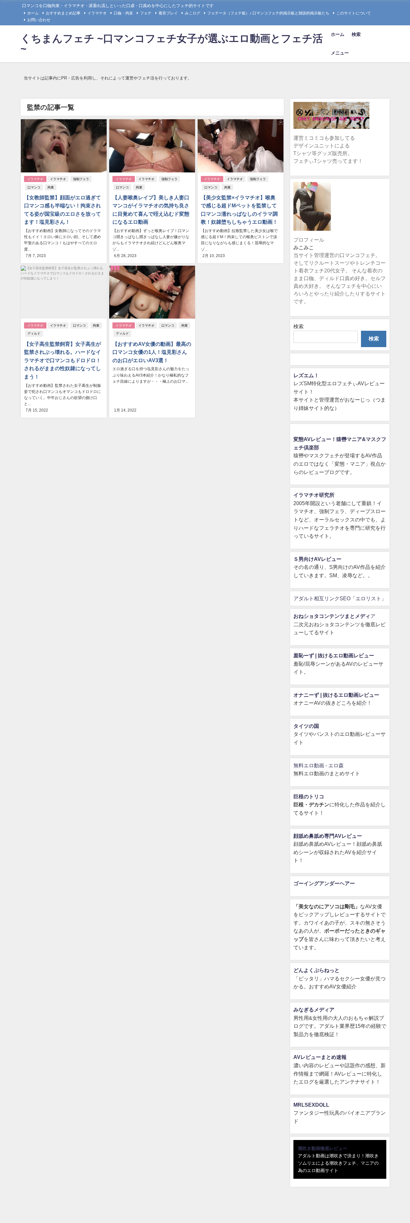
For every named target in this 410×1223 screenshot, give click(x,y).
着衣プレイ (168, 13)
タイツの (303, 725)
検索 (356, 34)
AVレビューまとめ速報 (320, 1057)
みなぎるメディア (313, 1009)
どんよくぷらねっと (316, 970)
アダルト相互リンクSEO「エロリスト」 (339, 598)
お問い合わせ (38, 20)
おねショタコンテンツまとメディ (331, 616)
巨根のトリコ (308, 796)
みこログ (192, 13)
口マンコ (34, 187)
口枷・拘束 (123, 13)
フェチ (146, 13)
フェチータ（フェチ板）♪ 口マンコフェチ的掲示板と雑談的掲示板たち (268, 13)
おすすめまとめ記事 (63, 13)
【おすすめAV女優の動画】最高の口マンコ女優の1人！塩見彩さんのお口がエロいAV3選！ (151, 352)
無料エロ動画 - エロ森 (318, 765)
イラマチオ (97, 13)
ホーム (33, 13)
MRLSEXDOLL (311, 1104)
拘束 (50, 187)
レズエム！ (306, 375)
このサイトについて (353, 13)
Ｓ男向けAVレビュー (317, 559)
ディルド (34, 333)
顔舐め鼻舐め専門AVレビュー (327, 835)
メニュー (340, 53)
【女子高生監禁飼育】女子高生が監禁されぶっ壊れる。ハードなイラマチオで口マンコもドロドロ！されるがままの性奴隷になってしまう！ (62, 360)
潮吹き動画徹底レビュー (322, 1148)
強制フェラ (81, 179)
